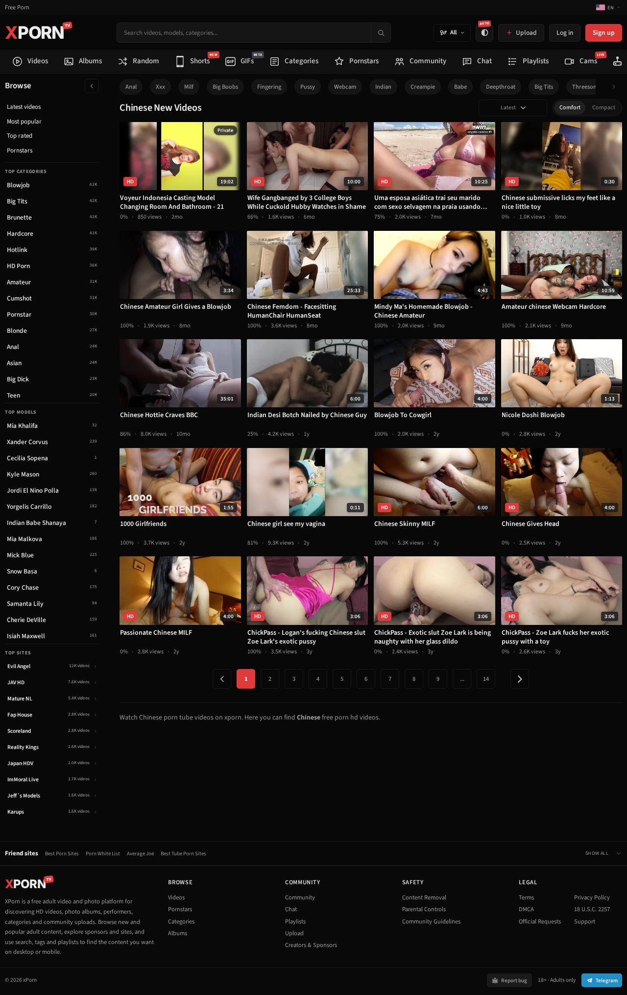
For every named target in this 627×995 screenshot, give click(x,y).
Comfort (569, 107)
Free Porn (17, 7)
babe (460, 86)
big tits (543, 86)
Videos (176, 897)
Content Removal (424, 897)
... (462, 678)
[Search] (380, 32)
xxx (160, 86)
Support (584, 921)
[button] (616, 87)
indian (383, 86)
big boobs (225, 86)
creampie (422, 86)
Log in (564, 32)
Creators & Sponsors (311, 945)
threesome (586, 86)
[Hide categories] (92, 86)
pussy (307, 86)
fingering (269, 86)
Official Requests (540, 921)
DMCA (526, 909)
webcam (345, 86)
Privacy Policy (592, 897)
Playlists (295, 921)
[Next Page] (519, 679)
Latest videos (24, 106)
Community (300, 897)
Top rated (19, 135)
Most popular (24, 121)
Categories (181, 921)
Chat (291, 909)
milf (188, 86)
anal (131, 86)
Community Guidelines (431, 921)
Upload (294, 933)
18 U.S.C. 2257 (592, 909)
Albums (177, 933)
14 (486, 678)
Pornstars (19, 150)
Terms (526, 897)
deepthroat (500, 86)
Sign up (604, 32)
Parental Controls (424, 909)
